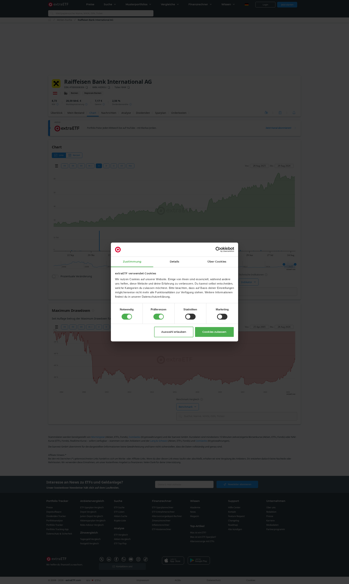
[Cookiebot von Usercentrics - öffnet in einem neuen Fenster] (218, 249)
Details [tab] (174, 261)
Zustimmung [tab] (132, 261)
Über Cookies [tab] (216, 261)
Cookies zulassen (214, 332)
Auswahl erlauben (173, 332)
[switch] (158, 317)
